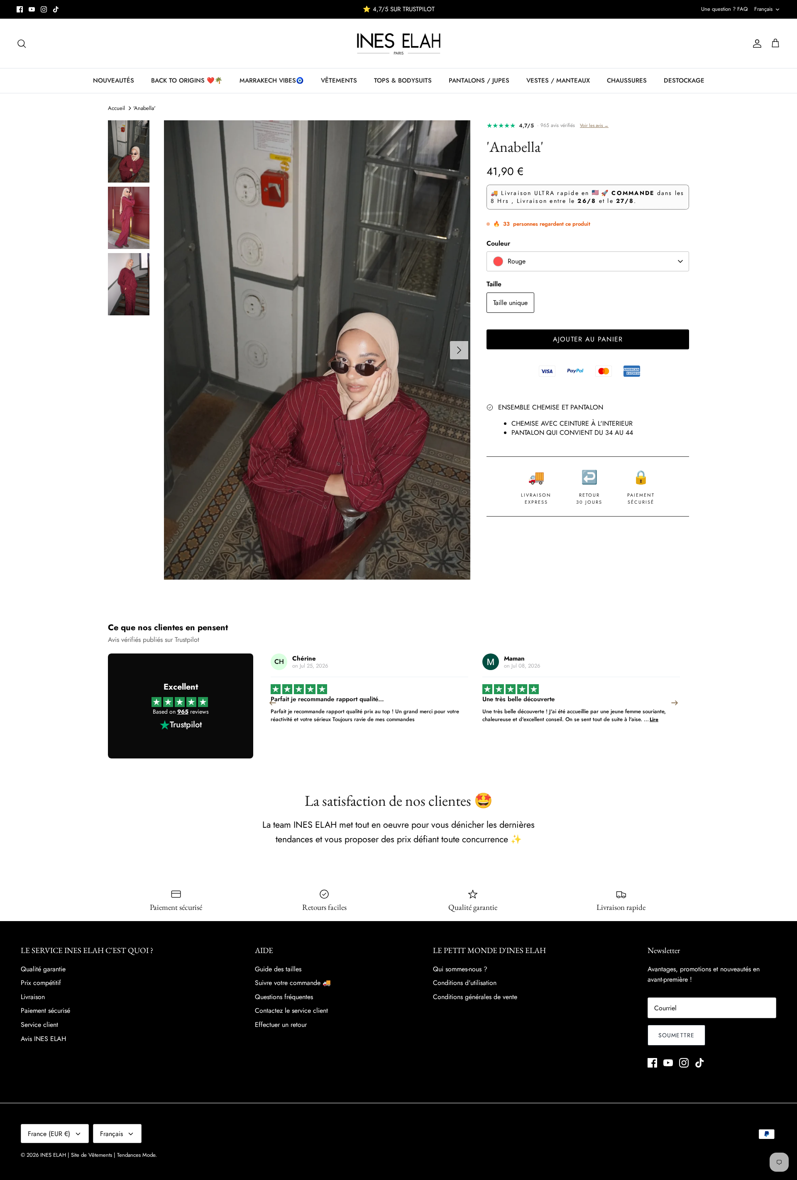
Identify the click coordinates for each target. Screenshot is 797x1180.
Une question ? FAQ (724, 9)
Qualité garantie (43, 969)
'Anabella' (144, 108)
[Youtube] (32, 9)
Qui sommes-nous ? (460, 969)
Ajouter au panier (588, 339)
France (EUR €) (49, 1134)
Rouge (517, 261)
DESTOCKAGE (684, 80)
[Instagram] (44, 9)
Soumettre (676, 1035)
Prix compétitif (41, 982)
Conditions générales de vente (475, 997)
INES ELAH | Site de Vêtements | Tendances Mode (97, 1155)
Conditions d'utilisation (464, 982)
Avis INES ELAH (43, 1038)
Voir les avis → (594, 125)
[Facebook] (20, 9)
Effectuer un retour (281, 1024)
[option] (317, 350)
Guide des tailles (278, 969)
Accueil (116, 108)
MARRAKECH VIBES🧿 (272, 80)
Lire (442, 719)
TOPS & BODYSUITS (403, 80)
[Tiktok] (56, 9)
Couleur (498, 243)
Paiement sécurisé (45, 1010)
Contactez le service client (291, 1010)
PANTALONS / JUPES (479, 80)
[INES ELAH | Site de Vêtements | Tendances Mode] (398, 43)
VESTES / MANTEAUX (558, 80)
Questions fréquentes (284, 997)
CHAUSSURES (627, 80)
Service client (39, 1024)
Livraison (33, 997)
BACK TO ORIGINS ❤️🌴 (186, 80)
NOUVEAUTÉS (113, 80)
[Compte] (755, 44)
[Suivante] (459, 350)
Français (763, 9)
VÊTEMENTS (339, 80)
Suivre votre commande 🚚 (293, 982)
